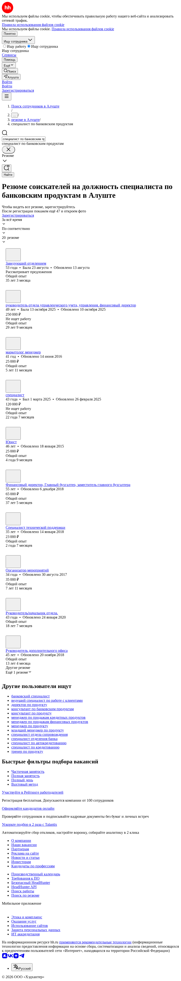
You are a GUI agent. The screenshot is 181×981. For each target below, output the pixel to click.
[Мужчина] (13, 386)
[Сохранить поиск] (6, 168)
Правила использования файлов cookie (83, 29)
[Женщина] (13, 254)
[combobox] (23, 139)
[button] (7, 82)
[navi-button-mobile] (6, 96)
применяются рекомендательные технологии (95, 942)
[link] (10, 71)
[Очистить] (8, 150)
